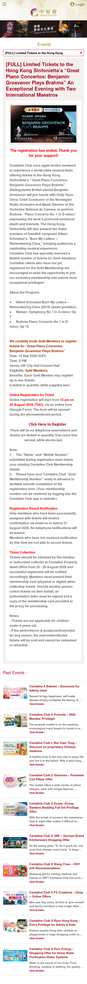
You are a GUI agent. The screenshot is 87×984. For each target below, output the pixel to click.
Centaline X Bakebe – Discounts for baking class (54, 688)
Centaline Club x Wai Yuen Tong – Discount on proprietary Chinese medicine (53, 746)
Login (80, 4)
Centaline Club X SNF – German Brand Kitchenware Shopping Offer (56, 837)
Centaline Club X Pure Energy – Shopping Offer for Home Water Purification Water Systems (51, 953)
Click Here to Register (47, 424)
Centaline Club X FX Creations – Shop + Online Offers (56, 894)
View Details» (37, 704)
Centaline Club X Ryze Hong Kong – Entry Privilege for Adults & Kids (54, 922)
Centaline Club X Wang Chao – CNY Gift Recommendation (54, 866)
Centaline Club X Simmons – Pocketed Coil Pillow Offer (56, 777)
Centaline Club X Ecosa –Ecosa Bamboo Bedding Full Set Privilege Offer (54, 807)
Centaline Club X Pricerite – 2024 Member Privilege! (52, 716)
